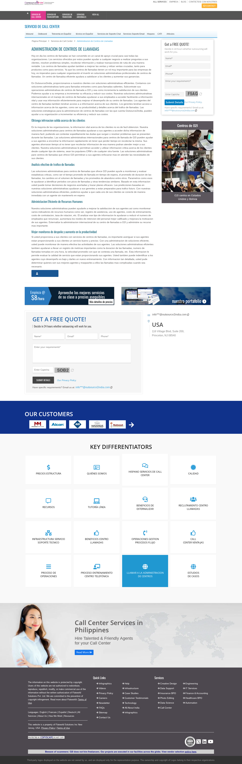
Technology (130, 703)
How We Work (55, 716)
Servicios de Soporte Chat (109, 34)
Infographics (131, 712)
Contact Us (104, 717)
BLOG (183, 1)
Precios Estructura (48, 473)
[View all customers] (131, 425)
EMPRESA (173, 1)
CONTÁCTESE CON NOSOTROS (203, 1)
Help (127, 683)
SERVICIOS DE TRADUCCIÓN (67, 15)
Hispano (151, 34)
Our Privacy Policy (193, 102)
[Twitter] (198, 744)
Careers (103, 698)
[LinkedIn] (204, 742)
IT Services (191, 688)
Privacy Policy (48, 728)
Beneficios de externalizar (145, 507)
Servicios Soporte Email (134, 34)
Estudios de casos (193, 574)
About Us (42, 716)
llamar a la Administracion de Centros (145, 574)
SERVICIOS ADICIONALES (81, 15)
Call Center (166, 707)
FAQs (102, 707)
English (43, 712)
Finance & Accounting (196, 693)
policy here (190, 752)
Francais (53, 712)
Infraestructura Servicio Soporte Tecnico (48, 540)
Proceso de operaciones (48, 574)
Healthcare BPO (193, 698)
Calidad (193, 473)
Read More (82, 652)
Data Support (167, 688)
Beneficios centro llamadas (97, 540)
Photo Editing (167, 698)
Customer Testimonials (136, 698)
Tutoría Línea (97, 507)
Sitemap (103, 712)
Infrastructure (132, 688)
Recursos (48, 507)
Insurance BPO (168, 693)
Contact (210, 5)
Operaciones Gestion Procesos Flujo (145, 540)
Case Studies (131, 693)
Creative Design (168, 683)
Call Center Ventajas (193, 540)
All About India (132, 707)
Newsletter (104, 703)
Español (62, 712)
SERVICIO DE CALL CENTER (36, 15)
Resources (69, 716)
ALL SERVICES (160, 1)
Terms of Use (63, 728)
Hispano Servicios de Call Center (145, 473)
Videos (102, 688)
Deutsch (72, 712)
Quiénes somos (97, 473)
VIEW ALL (95, 14)
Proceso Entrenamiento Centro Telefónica (97, 574)
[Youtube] (210, 742)
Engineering (191, 683)
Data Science (167, 702)
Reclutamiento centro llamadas (193, 507)
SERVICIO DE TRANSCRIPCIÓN (53, 15)
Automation (191, 702)
